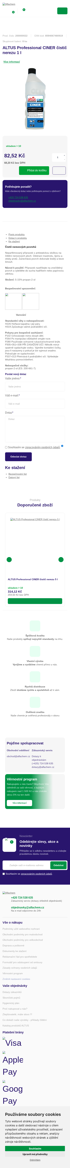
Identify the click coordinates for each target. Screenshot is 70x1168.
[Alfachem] (16, 5)
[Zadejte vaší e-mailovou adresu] (35, 865)
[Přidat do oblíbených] (59, 171)
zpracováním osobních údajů (42, 447)
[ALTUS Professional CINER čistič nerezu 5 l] (35, 543)
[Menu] (62, 10)
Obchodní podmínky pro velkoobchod (23, 940)
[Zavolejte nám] (5, 899)
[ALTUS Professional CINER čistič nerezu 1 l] (35, 99)
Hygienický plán (11, 1003)
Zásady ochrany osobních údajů (20, 967)
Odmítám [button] (35, 1159)
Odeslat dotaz (18, 456)
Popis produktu (16, 234)
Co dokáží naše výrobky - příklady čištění (25, 1020)
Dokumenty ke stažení (15, 951)
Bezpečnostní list (17, 474)
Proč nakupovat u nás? (15, 1008)
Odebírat (59, 865)
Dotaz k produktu (17, 238)
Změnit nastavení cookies (16, 979)
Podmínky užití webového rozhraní (21, 928)
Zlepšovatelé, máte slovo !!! (17, 1014)
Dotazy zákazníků (12, 992)
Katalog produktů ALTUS (16, 1025)
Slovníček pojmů (11, 997)
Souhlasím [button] (35, 1148)
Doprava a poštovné (13, 945)
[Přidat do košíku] (35, 601)
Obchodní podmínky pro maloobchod (22, 934)
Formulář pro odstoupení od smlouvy (22, 962)
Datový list (14, 477)
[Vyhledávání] (30, 10)
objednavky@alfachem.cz (27, 907)
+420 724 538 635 (22, 897)
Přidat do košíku (37, 170)
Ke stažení (14, 241)
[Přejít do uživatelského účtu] (5, 11)
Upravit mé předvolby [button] (35, 1154)
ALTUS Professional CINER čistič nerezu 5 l (33, 579)
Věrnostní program (13, 973)
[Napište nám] (5, 909)
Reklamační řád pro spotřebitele (20, 956)
